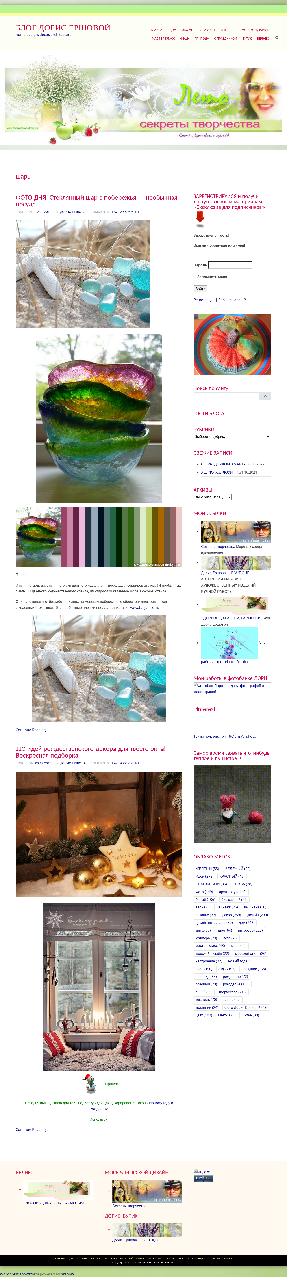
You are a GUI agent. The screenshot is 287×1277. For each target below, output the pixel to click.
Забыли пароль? (232, 299)
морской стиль (250, 953)
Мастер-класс (163, 39)
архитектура (233, 891)
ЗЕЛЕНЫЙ (237, 868)
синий (204, 992)
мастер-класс (210, 945)
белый (205, 899)
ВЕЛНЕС (263, 39)
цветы (226, 1015)
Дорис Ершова (72, 212)
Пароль (200, 265)
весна (204, 907)
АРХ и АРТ (207, 30)
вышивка (255, 907)
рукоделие (236, 984)
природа (206, 976)
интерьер (250, 930)
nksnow (67, 1274)
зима (203, 930)
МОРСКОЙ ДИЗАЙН (255, 30)
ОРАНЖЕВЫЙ (211, 884)
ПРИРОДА (202, 39)
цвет (204, 1015)
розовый (206, 984)
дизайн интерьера (214, 922)
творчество (233, 992)
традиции (207, 1007)
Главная (157, 30)
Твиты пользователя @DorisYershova (225, 736)
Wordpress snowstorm (19, 1274)
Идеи (204, 876)
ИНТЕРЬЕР (229, 30)
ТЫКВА (242, 884)
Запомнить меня (211, 276)
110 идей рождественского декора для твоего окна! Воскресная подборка (90, 752)
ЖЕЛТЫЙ (207, 868)
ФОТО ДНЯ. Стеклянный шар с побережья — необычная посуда (96, 200)
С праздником (225, 39)
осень (204, 968)
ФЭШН (184, 39)
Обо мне (188, 30)
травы (232, 999)
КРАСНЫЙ (232, 876)
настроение (209, 961)
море (239, 945)
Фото (204, 891)
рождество (235, 976)
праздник (253, 968)
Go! (265, 396)
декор (231, 914)
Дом (173, 30)
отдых (226, 968)
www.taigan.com (144, 607)
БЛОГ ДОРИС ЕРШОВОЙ (63, 27)
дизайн (257, 914)
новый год (240, 961)
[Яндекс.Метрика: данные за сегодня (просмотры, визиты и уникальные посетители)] (203, 1172)
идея (224, 930)
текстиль (206, 999)
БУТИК (247, 39)
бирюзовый (234, 899)
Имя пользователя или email (219, 245)
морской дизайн (212, 953)
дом (246, 922)
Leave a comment (125, 212)
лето (230, 938)
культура (206, 938)
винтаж (228, 907)
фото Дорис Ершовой (246, 1007)
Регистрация (204, 299)
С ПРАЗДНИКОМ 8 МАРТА (223, 464)
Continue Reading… (32, 729)
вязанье (206, 914)
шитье (250, 1015)
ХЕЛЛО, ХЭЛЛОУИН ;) (219, 472)
